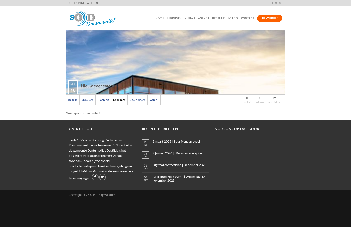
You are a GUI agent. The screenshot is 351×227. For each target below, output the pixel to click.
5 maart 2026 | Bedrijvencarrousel (176, 141)
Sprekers (87, 99)
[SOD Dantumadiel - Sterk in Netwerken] (93, 18)
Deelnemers (137, 99)
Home (160, 18)
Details (72, 99)
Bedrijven (174, 18)
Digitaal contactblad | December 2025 (179, 165)
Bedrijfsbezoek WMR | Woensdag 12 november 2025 (179, 178)
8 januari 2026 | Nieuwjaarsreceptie (177, 153)
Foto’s (233, 18)
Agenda (204, 18)
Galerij (154, 99)
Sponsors (119, 99)
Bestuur (218, 18)
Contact (248, 18)
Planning (103, 99)
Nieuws (189, 18)
